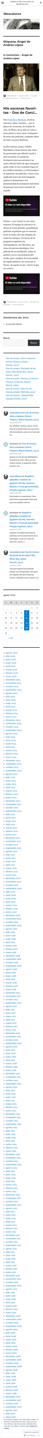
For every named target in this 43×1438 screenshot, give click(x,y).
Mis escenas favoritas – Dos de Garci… (20, 110)
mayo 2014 (11, 1137)
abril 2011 (10, 1262)
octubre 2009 (12, 1322)
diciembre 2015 (13, 1073)
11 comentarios (17, 305)
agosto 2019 (11, 929)
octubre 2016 (12, 1040)
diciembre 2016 (13, 1033)
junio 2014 (11, 1134)
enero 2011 (11, 1272)
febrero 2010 (12, 1309)
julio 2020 (10, 892)
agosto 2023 (11, 774)
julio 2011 (10, 1252)
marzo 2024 (11, 750)
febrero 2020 (12, 908)
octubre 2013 (12, 1161)
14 (27, 618)
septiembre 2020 (14, 888)
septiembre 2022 (14, 811)
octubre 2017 (12, 999)
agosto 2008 (11, 1370)
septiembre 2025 (14, 690)
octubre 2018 (12, 962)
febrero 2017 (11, 1026)
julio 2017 (10, 1009)
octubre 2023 (12, 767)
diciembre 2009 (13, 1316)
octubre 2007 (12, 1403)
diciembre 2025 (13, 679)
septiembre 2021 (13, 848)
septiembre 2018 (13, 966)
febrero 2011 (11, 1269)
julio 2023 (10, 777)
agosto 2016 (11, 1046)
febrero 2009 (12, 1349)
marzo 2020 (11, 905)
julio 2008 (10, 1373)
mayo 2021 (11, 861)
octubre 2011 (12, 1242)
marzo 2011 (11, 1265)
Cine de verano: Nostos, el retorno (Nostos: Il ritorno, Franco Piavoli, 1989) (22, 381)
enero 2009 (11, 1353)
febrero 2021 (12, 871)
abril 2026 (10, 666)
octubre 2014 (12, 1120)
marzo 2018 (11, 982)
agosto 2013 (11, 1168)
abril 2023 (10, 787)
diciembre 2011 (13, 1235)
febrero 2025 (12, 713)
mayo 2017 (11, 1016)
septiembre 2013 (13, 1164)
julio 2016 (10, 1050)
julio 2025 (10, 696)
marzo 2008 (11, 1386)
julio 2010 (10, 1292)
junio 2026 (11, 659)
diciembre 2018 (13, 956)
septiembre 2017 (13, 1003)
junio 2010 (11, 1296)
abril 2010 (10, 1302)
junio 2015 (11, 1094)
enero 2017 (11, 1030)
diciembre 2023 (13, 760)
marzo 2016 (11, 1063)
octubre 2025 (12, 686)
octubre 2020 (12, 885)
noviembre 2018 (13, 959)
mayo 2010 (11, 1299)
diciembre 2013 (13, 1154)
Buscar (6, 338)
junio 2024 (11, 740)
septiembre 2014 (13, 1124)
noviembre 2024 (13, 723)
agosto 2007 (11, 1410)
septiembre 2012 (13, 1205)
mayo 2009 (11, 1339)
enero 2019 (11, 952)
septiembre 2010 (13, 1285)
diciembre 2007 (13, 1397)
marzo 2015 (11, 1104)
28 (26, 628)
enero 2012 (11, 1232)
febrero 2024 (12, 754)
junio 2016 (11, 1053)
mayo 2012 (11, 1218)
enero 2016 (11, 1070)
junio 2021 (11, 858)
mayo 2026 (11, 663)
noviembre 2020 (13, 881)
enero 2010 (11, 1312)
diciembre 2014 (13, 1114)
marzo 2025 (11, 710)
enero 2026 (11, 676)
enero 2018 (11, 989)
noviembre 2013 (13, 1158)
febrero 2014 (12, 1147)
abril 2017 (10, 1020)
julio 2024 (10, 737)
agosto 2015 (11, 1087)
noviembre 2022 (13, 804)
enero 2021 (11, 875)
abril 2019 (10, 942)
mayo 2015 (11, 1097)
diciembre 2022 (13, 801)
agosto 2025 (11, 693)
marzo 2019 (11, 945)
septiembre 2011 (13, 1245)
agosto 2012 (11, 1208)
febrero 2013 (11, 1188)
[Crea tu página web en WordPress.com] (21, 2)
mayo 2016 (11, 1057)
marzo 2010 (11, 1306)
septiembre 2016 (14, 1043)
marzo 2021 (11, 868)
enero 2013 (11, 1191)
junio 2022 (11, 818)
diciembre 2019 (13, 915)
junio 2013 (10, 1174)
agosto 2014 (11, 1127)
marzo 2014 (11, 1144)
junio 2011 (10, 1255)
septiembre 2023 (14, 770)
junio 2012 (11, 1215)
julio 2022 (10, 814)
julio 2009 (10, 1333)
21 (27, 623)
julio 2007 (10, 1413)
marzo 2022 (11, 828)
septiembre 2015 (13, 1083)
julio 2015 (10, 1090)
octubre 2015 (12, 1080)
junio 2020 (11, 895)
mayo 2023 (11, 784)
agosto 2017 (11, 1006)
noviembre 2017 (13, 996)
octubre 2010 (12, 1282)
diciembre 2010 (13, 1275)
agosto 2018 (11, 969)
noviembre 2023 (13, 764)
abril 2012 (10, 1221)
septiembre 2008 (14, 1366)
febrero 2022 (12, 831)
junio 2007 (11, 1417)
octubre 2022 (12, 807)
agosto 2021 (11, 851)
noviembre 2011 (13, 1238)
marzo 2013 (11, 1184)
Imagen (34, 96)
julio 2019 (10, 932)
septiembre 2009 (14, 1326)
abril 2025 (10, 706)
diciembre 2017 (13, 993)
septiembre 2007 (14, 1407)
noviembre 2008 (13, 1360)
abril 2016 (10, 1060)
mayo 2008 (11, 1380)
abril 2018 (10, 979)
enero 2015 (11, 1110)
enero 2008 (11, 1393)
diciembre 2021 (13, 838)
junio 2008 (11, 1376)
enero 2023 (11, 797)
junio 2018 (11, 972)
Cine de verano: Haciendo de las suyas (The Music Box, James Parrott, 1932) (21, 371)
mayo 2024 (11, 743)
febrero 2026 (12, 673)
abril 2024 (10, 747)
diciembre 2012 (13, 1195)
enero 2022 (11, 834)
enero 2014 (11, 1151)
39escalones (12, 14)
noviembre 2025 (13, 683)
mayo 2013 (11, 1178)
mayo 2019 (11, 939)
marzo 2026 (11, 669)
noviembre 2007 (13, 1400)
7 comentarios (25, 98)
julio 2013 (10, 1171)
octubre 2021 (12, 844)
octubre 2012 (12, 1201)
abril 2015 (10, 1100)
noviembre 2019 (13, 919)
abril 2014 (10, 1141)
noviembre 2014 (13, 1117)
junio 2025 (11, 700)
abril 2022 (10, 824)
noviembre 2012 (13, 1198)
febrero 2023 (12, 794)
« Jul (10, 638)
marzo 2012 (11, 1225)
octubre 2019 (12, 922)
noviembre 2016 (13, 1036)
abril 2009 (10, 1343)
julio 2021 (10, 855)
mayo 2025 (11, 703)
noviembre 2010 (13, 1279)
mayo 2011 (11, 1259)
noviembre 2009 (13, 1319)
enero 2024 (11, 757)
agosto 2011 (11, 1248)
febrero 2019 (12, 949)
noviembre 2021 (13, 841)
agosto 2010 (11, 1289)
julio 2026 (10, 656)
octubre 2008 (12, 1363)
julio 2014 (10, 1131)
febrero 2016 (12, 1067)
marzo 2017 (11, 1023)
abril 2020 (10, 902)
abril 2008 (10, 1383)
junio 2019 (11, 935)
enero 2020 (11, 912)
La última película (10, 98)
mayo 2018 (11, 976)
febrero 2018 (12, 986)
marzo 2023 (11, 791)
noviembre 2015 (13, 1077)
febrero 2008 (12, 1390)
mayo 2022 (11, 821)
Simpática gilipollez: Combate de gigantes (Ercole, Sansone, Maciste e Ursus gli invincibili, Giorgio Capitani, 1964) (24, 483)
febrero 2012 (12, 1228)
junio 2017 (10, 1013)
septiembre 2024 (14, 730)
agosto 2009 (12, 1329)
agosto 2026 (12, 653)
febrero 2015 (12, 1107)
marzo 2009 (11, 1346)
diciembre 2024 (13, 720)
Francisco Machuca (17, 120)
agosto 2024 (11, 733)
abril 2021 (10, 865)
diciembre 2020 (13, 878)
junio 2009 (11, 1336)
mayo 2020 (11, 898)
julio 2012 (10, 1211)
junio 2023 (11, 780)
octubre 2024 (12, 727)
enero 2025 (11, 717)
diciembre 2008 (13, 1356)
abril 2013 (10, 1181)
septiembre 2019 (14, 925)
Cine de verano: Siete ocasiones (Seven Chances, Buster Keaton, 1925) (20, 361)
